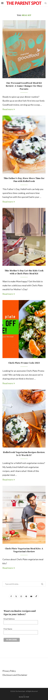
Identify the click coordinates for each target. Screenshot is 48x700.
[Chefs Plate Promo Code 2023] (24, 329)
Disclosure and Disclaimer (14, 675)
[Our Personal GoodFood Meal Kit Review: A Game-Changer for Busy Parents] (24, 49)
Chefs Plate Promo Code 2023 (24, 362)
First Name (8, 629)
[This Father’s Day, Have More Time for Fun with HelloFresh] (24, 144)
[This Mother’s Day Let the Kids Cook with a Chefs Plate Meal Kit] (24, 237)
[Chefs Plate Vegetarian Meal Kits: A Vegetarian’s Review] (24, 515)
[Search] (45, 3)
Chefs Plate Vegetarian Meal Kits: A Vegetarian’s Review (24, 550)
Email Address (9, 619)
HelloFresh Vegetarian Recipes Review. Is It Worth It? (24, 454)
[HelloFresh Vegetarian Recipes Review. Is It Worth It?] (24, 419)
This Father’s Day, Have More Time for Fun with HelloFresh (24, 180)
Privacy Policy (9, 671)
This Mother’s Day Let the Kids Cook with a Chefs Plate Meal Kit (24, 272)
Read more (7, 109)
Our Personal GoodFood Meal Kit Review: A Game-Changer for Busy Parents (24, 86)
